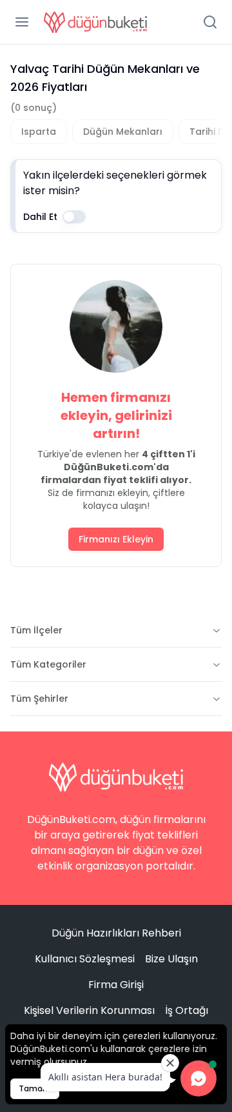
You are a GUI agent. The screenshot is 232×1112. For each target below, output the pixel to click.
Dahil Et (40, 216)
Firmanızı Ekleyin (116, 539)
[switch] (74, 216)
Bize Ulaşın (171, 958)
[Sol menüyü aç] (22, 22)
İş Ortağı (186, 1010)
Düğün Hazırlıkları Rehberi (116, 933)
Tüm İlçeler (36, 630)
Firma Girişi (116, 984)
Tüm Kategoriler (48, 664)
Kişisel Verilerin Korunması (89, 1010)
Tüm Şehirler (39, 698)
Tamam (35, 1088)
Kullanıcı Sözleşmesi (85, 958)
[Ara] (210, 22)
